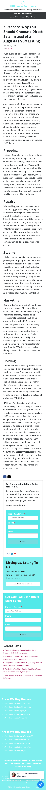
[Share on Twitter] (9, 476)
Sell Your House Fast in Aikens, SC (14, 718)
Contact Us (14, 17)
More (33, 17)
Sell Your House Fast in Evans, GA (14, 750)
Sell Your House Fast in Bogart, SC (14, 710)
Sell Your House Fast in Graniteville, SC (16, 714)
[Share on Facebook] (4, 476)
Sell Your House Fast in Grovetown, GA (16, 747)
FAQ (27, 17)
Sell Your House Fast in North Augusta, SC (17, 736)
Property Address (16, 514)
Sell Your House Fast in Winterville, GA (16, 703)
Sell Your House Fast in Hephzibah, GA (16, 743)
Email (10, 531)
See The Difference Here (23, 584)
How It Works (37, 760)
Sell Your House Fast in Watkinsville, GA (16, 707)
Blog (22, 17)
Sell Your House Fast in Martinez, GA (15, 740)
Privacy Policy (20, 767)
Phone (11, 522)
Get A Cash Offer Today (12, 760)
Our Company (26, 764)
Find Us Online (15, 764)
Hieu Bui (9, 48)
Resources (37, 764)
